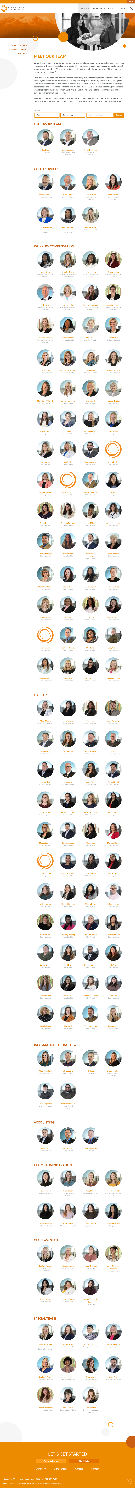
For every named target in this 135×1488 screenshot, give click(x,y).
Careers (79, 1468)
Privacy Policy (29, 1483)
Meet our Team (19, 45)
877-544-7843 (51, 1479)
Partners (22, 53)
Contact (95, 1468)
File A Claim (84, 1461)
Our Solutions (60, 1468)
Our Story (41, 1468)
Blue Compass (58, 1483)
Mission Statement (18, 49)
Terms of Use (39, 1483)
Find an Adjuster (51, 1461)
